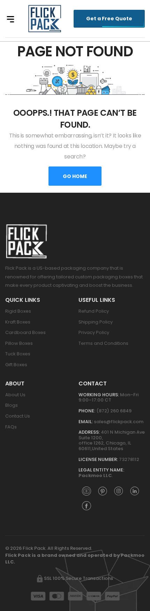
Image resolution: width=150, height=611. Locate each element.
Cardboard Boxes (25, 332)
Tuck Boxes (17, 353)
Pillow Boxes (19, 343)
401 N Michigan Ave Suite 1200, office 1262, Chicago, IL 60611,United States (111, 440)
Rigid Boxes (18, 311)
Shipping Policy (95, 322)
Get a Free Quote (109, 18)
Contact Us (17, 416)
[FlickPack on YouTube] (86, 490)
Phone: (86, 410)
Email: (85, 421)
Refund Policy (93, 311)
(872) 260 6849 (114, 410)
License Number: (98, 459)
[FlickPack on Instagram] (118, 490)
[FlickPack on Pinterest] (102, 490)
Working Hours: (98, 394)
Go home (75, 176)
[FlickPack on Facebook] (86, 505)
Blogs (11, 405)
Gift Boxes (16, 364)
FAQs (11, 427)
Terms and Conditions (103, 343)
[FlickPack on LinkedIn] (134, 490)
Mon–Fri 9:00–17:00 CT (108, 397)
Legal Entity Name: (101, 470)
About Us (15, 394)
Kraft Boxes (17, 322)
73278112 (129, 459)
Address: (89, 432)
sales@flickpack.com (118, 421)
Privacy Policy (93, 332)
